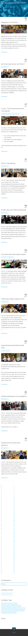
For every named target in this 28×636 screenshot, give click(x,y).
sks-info (13, 605)
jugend (3, 113)
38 (14, 560)
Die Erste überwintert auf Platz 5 (13, 64)
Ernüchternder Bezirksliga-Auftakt (13, 254)
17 (14, 518)
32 (14, 548)
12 (14, 509)
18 (14, 520)
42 (14, 567)
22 (14, 528)
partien (9, 610)
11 (14, 507)
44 (14, 571)
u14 (11, 113)
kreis (8, 113)
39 (14, 562)
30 (14, 544)
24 (14, 532)
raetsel (9, 612)
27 (14, 538)
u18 (18, 113)
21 (14, 526)
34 (14, 552)
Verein (14, 612)
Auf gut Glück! (8, 594)
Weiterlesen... (4, 52)
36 (14, 556)
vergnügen (5, 608)
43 (14, 569)
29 (14, 542)
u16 (15, 113)
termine (19, 605)
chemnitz (22, 610)
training (4, 612)
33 (14, 550)
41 (14, 565)
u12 (5, 350)
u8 (8, 350)
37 (14, 558)
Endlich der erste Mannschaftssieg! (13, 210)
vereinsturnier (6, 605)
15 (14, 514)
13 (14, 510)
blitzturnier (12, 608)
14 (14, 512)
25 (14, 534)
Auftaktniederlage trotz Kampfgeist (14, 396)
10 (14, 505)
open (17, 610)
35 (14, 554)
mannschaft (5, 66)
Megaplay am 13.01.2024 (9, 22)
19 (14, 522)
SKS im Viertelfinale (8, 163)
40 (14, 564)
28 (14, 540)
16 (14, 516)
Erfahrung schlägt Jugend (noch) (12, 299)
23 (14, 530)
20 (14, 524)
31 (14, 546)
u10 (2, 350)
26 (14, 536)
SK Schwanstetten (13, 2)
